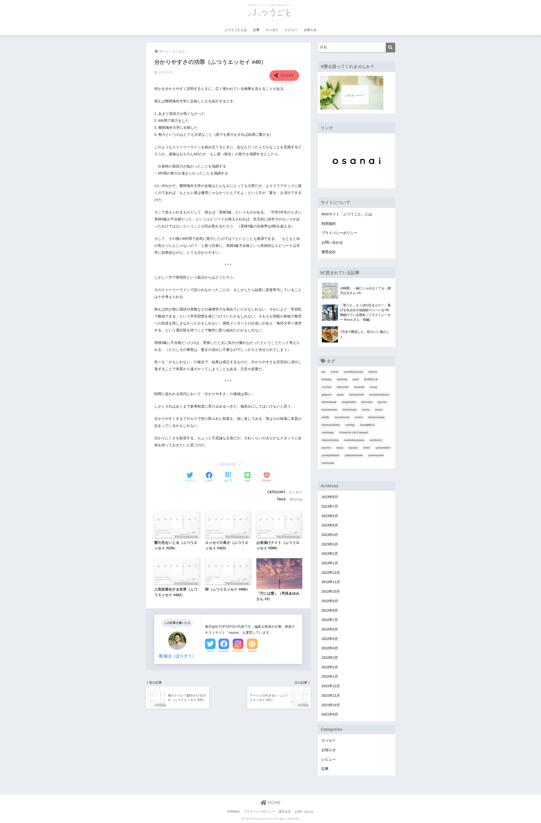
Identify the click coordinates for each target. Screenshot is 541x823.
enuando (359, 387)
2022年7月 (329, 620)
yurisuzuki (328, 463)
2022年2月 (329, 667)
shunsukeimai (330, 440)
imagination (349, 402)
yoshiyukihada (330, 455)
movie (379, 409)
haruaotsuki (356, 394)
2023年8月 (329, 497)
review (359, 417)
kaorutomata (329, 409)
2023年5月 (329, 525)
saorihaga (328, 432)
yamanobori (383, 447)
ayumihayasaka (353, 371)
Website (252, 651)
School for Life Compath (353, 432)
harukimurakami (379, 394)
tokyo (339, 447)
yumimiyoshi (376, 455)
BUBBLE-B (371, 379)
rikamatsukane (331, 424)
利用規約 (328, 224)
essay (297, 499)
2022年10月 (330, 591)
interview (366, 402)
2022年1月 (329, 677)
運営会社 (328, 252)
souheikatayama (354, 440)
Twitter (210, 651)
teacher (326, 447)
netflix (325, 417)
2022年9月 (329, 601)
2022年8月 (329, 611)
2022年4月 (329, 648)
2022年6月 (329, 629)
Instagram (238, 651)
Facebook (224, 651)
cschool (326, 387)
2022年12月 (330, 573)
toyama (353, 447)
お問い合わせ (332, 242)
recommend (342, 417)
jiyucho (382, 402)
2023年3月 (329, 544)
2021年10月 (330, 705)
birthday (327, 379)
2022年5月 (329, 639)
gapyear (327, 394)
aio (323, 371)
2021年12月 (330, 686)
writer (366, 447)
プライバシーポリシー (339, 233)
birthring (342, 379)
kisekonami (350, 409)
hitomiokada (329, 402)
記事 (256, 30)
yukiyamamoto (354, 455)
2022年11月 (330, 582)
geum (340, 394)
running (349, 424)
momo (366, 409)
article (334, 371)
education (342, 387)
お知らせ (310, 30)
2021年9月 (329, 714)
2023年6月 (329, 516)
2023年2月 (329, 554)
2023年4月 (329, 535)
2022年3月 (329, 658)
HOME (274, 802)
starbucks (376, 440)
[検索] (390, 47)
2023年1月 (329, 563)
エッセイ (272, 30)
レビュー (291, 30)
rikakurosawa (376, 417)
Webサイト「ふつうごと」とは (346, 214)
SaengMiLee (367, 424)
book (356, 379)
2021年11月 (330, 696)
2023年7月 (329, 506)
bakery (373, 371)
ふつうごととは (236, 30)
